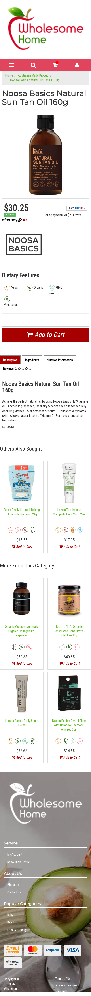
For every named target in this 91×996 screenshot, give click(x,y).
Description (10, 360)
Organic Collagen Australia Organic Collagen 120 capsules (22, 631)
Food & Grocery (17, 930)
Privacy (60, 985)
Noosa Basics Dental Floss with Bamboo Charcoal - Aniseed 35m (69, 725)
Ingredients (32, 360)
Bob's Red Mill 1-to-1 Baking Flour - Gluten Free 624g (22, 512)
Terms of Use (63, 978)
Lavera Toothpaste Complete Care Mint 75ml (69, 512)
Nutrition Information (60, 360)
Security (61, 992)
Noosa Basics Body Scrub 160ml (21, 723)
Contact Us (14, 892)
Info (25, 220)
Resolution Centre (18, 862)
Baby (10, 915)
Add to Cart (48, 334)
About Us (13, 885)
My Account (14, 854)
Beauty (11, 922)
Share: (71, 208)
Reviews (8, 368)
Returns (72, 985)
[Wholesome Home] (45, 28)
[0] (55, 66)
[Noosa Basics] (24, 244)
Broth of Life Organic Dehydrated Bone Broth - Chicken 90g (69, 631)
